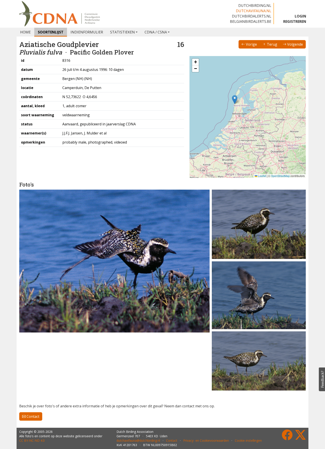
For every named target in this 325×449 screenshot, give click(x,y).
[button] (234, 99)
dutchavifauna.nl (253, 10)
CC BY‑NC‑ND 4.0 (32, 440)
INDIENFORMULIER (87, 32)
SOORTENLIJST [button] (50, 32)
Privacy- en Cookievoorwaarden (206, 440)
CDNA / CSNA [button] (156, 32)
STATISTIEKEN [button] (122, 32)
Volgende (294, 44)
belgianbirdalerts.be (250, 21)
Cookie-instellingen (248, 440)
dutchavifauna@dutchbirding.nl (138, 440)
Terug (271, 44)
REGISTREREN (294, 21)
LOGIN (300, 16)
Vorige (251, 44)
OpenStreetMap (280, 176)
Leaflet (261, 176)
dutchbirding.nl (254, 5)
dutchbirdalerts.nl (251, 16)
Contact (32, 416)
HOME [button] (25, 32)
